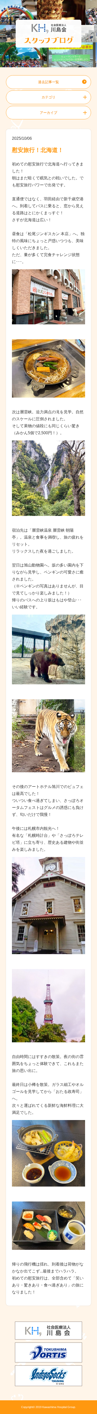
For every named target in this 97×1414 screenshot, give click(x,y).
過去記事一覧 (48, 82)
